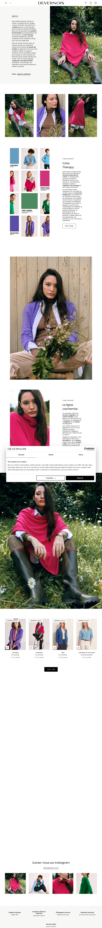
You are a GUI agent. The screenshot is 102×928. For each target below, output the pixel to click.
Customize (49, 478)
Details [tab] (51, 455)
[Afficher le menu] (5, 3)
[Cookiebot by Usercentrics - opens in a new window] (85, 448)
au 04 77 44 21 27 (51, 925)
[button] (10, 3)
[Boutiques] (85, 3)
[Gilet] (62, 634)
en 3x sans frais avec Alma (87, 914)
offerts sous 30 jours (63, 914)
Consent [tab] (21, 455)
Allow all (80, 478)
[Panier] (90, 3)
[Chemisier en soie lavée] (86, 634)
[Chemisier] (15, 634)
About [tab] (81, 455)
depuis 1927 (15, 914)
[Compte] (95, 3)
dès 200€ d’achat (39, 914)
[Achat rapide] (7, 647)
